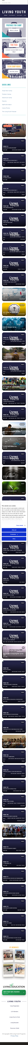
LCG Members (14, 1011)
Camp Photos (6, 108)
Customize (13, 534)
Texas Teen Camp (7, 90)
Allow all (14, 530)
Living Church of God (14, 1017)
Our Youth (19, 15)
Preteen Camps (6, 94)
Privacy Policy (14, 1036)
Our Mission (12, 15)
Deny (14, 538)
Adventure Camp (7, 97)
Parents (4, 101)
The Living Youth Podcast (9, 111)
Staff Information (7, 104)
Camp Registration (14, 1006)
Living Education (15, 1022)
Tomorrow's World (14, 1028)
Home (5, 15)
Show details (19, 525)
